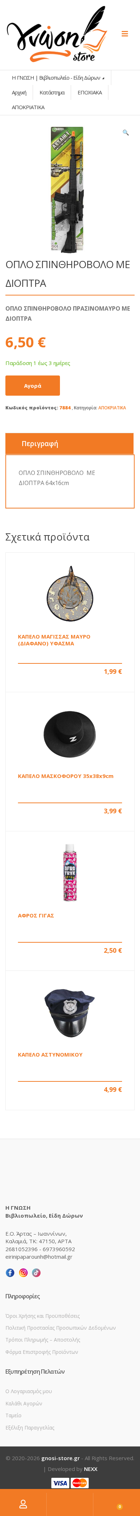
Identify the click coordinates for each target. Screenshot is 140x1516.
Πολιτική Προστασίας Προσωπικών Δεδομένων (60, 1327)
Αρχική (19, 92)
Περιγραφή (40, 443)
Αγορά (32, 385)
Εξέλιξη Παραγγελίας (29, 1427)
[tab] (69, 443)
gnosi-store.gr (60, 1458)
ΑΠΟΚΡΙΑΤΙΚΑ (112, 408)
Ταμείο (13, 1415)
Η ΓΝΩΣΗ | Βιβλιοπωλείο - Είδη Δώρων (56, 77)
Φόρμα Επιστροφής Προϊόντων (41, 1351)
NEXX (90, 1468)
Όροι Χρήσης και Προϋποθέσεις (42, 1315)
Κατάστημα (51, 92)
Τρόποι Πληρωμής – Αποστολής (42, 1339)
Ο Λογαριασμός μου (28, 1391)
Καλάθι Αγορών (23, 1403)
